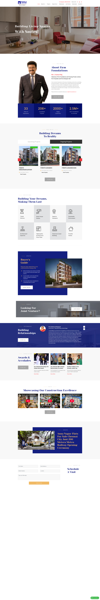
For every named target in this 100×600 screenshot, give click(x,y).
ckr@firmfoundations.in (71, 91)
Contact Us (80, 4)
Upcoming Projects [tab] (34, 142)
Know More (57, 96)
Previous (19, 159)
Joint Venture (68, 4)
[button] (6, 28)
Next (80, 159)
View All (50, 179)
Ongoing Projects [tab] (66, 142)
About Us (43, 4)
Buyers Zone (54, 4)
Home (39, 4)
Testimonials (74, 4)
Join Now (77, 309)
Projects (48, 4)
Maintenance (61, 4)
